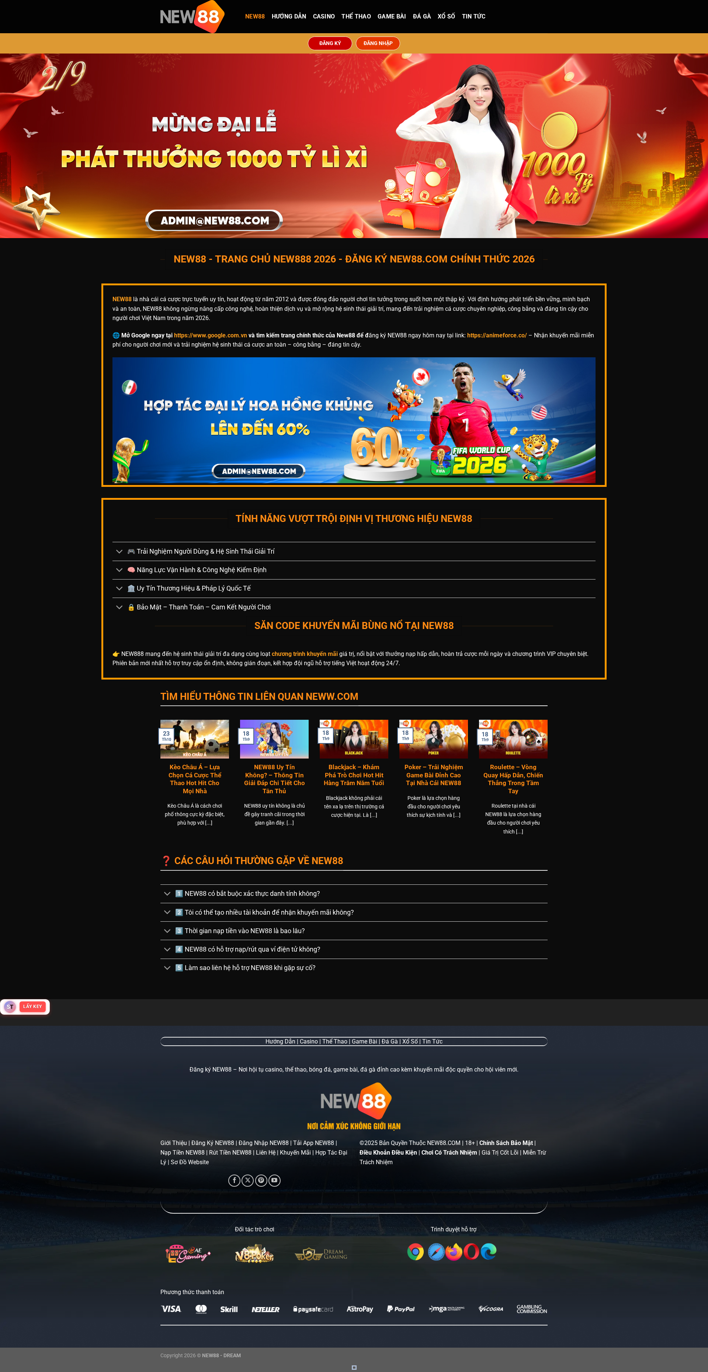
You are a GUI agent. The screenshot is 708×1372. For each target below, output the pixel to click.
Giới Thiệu (173, 1142)
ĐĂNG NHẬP (378, 43)
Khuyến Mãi (295, 1152)
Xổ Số (446, 16)
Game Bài (392, 16)
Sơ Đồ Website (190, 1162)
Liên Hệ (265, 1152)
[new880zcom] (197, 16)
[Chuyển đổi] (119, 552)
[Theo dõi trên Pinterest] (261, 1181)
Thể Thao (356, 16)
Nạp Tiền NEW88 (182, 1152)
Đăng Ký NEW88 (212, 1142)
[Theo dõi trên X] (248, 1181)
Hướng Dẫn (289, 16)
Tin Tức (473, 16)
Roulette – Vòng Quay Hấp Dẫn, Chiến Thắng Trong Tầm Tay (513, 779)
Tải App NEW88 (313, 1142)
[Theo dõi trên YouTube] (274, 1181)
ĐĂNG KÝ (330, 43)
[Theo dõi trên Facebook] (234, 1181)
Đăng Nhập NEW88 (264, 1142)
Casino (324, 16)
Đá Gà (422, 16)
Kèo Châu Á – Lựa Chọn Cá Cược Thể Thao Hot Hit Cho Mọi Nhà (195, 779)
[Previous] (158, 786)
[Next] (549, 786)
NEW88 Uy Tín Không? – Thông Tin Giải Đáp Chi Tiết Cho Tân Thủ (274, 779)
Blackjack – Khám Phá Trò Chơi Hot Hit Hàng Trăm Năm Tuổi (354, 775)
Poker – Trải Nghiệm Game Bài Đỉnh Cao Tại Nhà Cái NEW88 (434, 775)
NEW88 (255, 16)
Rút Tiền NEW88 (230, 1152)
